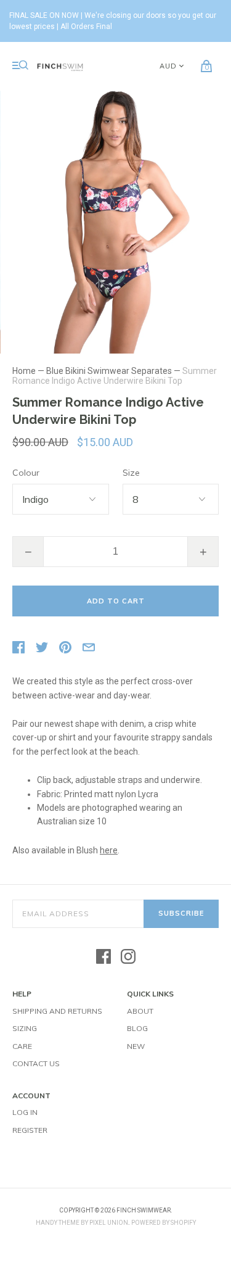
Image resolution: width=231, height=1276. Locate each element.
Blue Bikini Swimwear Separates (109, 371)
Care (22, 1046)
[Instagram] (128, 957)
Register (29, 1130)
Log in (25, 1112)
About (140, 1011)
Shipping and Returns (57, 1011)
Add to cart (116, 601)
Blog (137, 1028)
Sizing (24, 1028)
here (109, 850)
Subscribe (181, 913)
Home (24, 371)
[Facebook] (103, 957)
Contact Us (36, 1063)
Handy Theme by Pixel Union (82, 1222)
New (136, 1046)
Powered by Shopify (163, 1222)
